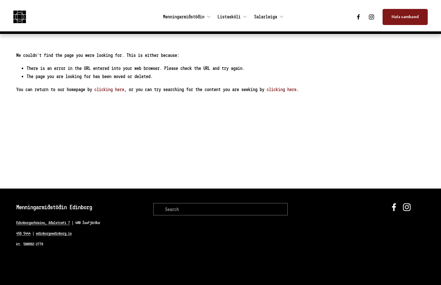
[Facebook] (358, 17)
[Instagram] (371, 17)
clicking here (109, 89)
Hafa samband (405, 17)
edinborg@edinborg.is (54, 233)
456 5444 (23, 233)
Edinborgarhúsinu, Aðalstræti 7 (43, 222)
